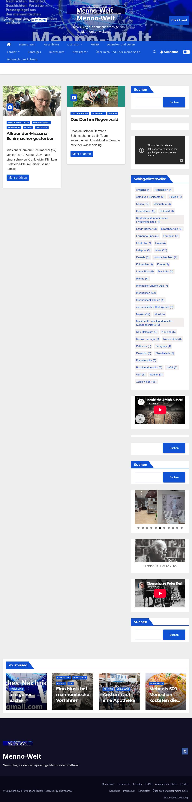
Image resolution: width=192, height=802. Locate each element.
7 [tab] (164, 528)
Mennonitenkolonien (150, 299)
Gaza (160, 243)
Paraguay (163, 346)
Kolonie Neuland (165, 257)
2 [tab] (143, 528)
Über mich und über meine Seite (118, 52)
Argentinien (163, 189)
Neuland (169, 331)
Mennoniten (146, 292)
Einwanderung (171, 228)
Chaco (142, 203)
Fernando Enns (147, 235)
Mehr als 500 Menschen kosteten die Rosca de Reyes (163, 700)
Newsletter (80, 52)
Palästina (143, 346)
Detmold (167, 211)
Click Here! (179, 20)
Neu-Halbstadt (146, 331)
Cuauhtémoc (145, 211)
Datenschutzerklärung (22, 59)
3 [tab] (147, 528)
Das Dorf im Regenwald (94, 119)
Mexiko (143, 314)
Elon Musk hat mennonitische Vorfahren (72, 694)
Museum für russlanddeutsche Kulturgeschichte (154, 323)
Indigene (143, 250)
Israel (161, 250)
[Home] (9, 44)
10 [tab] (177, 528)
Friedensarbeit (41, 123)
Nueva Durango (147, 338)
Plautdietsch (164, 353)
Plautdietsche (146, 360)
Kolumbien (144, 264)
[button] (154, 52)
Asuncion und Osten (121, 44)
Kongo (163, 264)
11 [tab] (182, 528)
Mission (28, 127)
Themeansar (65, 790)
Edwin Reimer (146, 228)
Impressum (56, 52)
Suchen (140, 90)
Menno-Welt (96, 18)
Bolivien (175, 196)
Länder (12, 52)
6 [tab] (160, 528)
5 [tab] (156, 528)
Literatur (73, 44)
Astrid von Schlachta (150, 196)
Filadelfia (143, 243)
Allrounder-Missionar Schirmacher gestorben (31, 136)
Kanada (142, 257)
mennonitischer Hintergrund (154, 306)
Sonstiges (34, 52)
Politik (61, 683)
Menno (142, 278)
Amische (143, 189)
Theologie (41, 127)
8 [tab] (169, 528)
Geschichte (51, 44)
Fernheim (170, 235)
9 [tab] (173, 528)
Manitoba (165, 271)
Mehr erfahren (17, 177)
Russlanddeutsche (149, 367)
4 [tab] (151, 528)
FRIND (95, 44)
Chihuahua (162, 203)
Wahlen (156, 374)
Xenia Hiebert (146, 381)
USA (140, 374)
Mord (159, 314)
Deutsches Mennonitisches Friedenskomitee (152, 219)
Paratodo (143, 353)
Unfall (171, 367)
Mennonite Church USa (152, 285)
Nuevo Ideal (172, 338)
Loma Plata (145, 271)
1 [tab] (138, 528)
